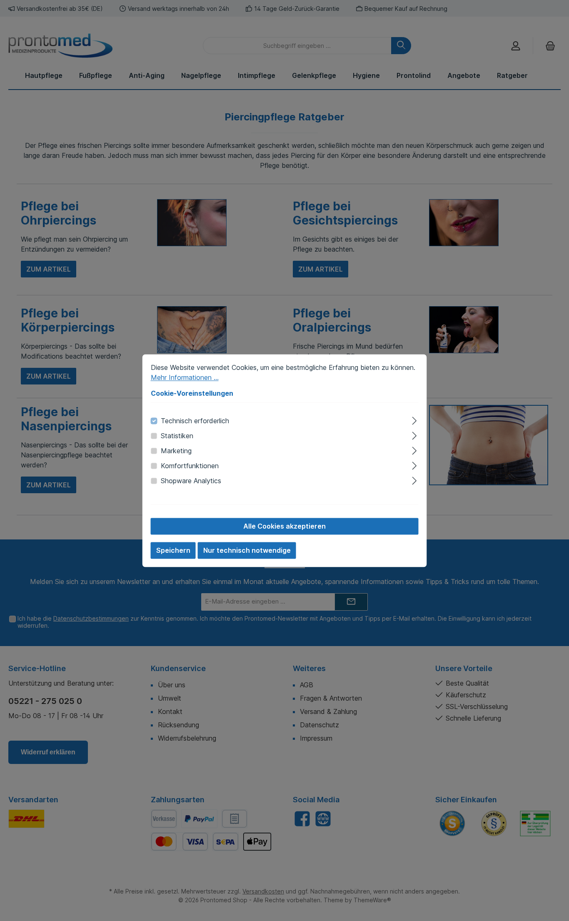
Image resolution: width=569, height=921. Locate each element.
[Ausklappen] (414, 419)
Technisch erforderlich (195, 421)
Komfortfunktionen (190, 466)
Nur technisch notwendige (247, 550)
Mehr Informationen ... (185, 377)
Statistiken (177, 436)
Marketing (176, 451)
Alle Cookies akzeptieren (284, 526)
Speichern (173, 550)
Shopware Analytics (191, 481)
